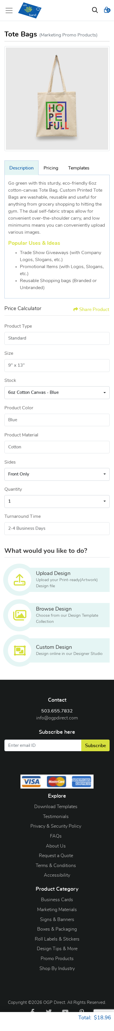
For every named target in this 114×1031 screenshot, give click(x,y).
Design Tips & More (57, 948)
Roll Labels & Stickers (57, 939)
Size (8, 353)
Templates (78, 168)
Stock (10, 380)
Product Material (21, 435)
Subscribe (95, 745)
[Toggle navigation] (11, 10)
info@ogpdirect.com (57, 718)
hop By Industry (58, 968)
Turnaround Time (22, 516)
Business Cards (57, 899)
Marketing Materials (57, 909)
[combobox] (57, 392)
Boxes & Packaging (57, 929)
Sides (10, 462)
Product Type (18, 326)
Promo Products (57, 958)
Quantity (13, 489)
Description (21, 168)
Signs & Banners (57, 919)
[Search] (95, 10)
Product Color (18, 408)
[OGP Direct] (30, 10)
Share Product (94, 309)
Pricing (51, 168)
